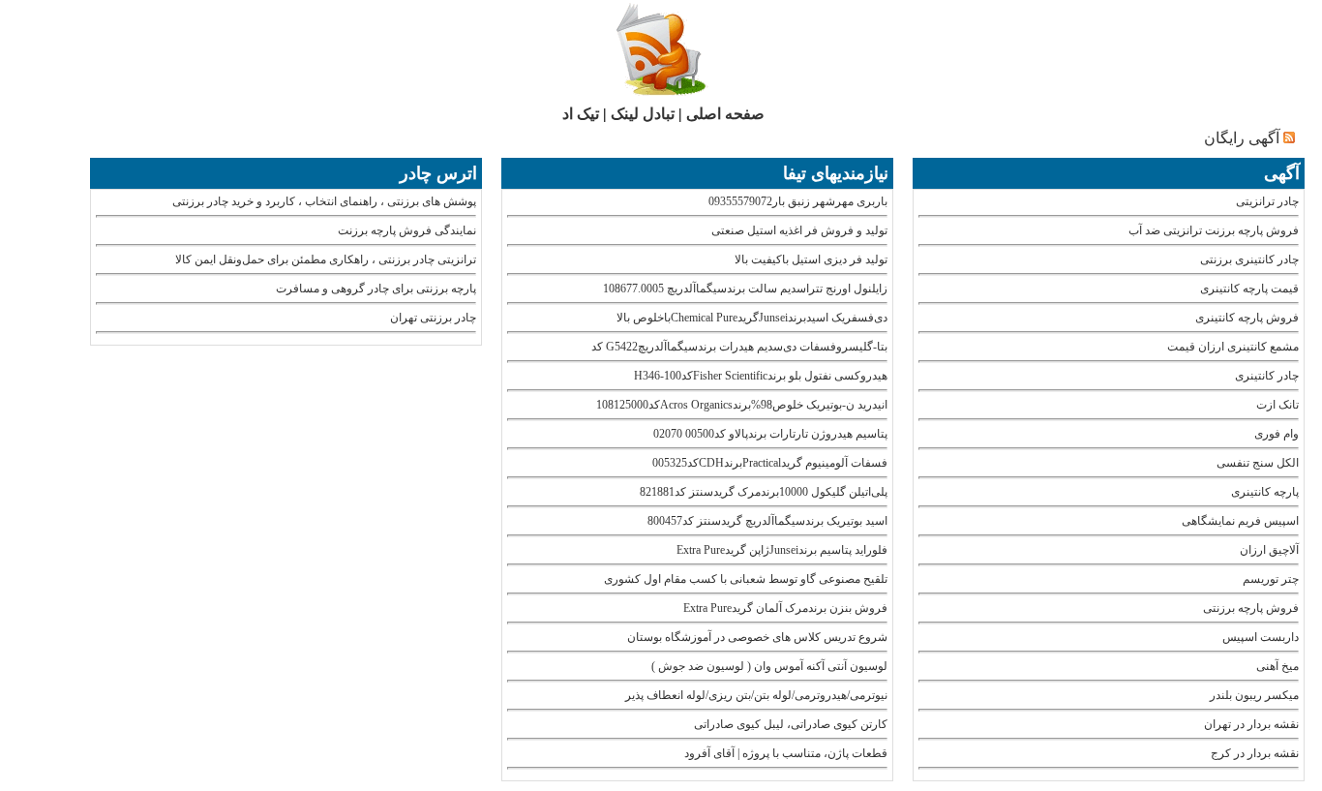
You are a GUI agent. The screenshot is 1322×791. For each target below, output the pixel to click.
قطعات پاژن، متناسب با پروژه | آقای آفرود (785, 753)
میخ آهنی (1277, 666)
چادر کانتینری (1267, 375)
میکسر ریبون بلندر (1254, 695)
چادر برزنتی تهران (433, 317)
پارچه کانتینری (1265, 492)
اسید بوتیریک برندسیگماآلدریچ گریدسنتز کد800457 (767, 521)
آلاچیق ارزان (1269, 550)
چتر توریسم (1271, 579)
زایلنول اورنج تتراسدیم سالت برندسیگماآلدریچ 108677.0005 (745, 288)
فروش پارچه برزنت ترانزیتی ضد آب (1213, 230)
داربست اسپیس (1260, 637)
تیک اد (580, 114)
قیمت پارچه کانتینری (1249, 288)
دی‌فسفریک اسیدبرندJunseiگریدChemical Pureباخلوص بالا (751, 317)
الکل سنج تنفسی (1258, 463)
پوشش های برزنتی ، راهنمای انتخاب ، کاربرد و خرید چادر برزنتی (324, 201)
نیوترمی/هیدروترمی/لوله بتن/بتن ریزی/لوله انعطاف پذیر (756, 695)
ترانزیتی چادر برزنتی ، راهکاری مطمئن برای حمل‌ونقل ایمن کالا (325, 259)
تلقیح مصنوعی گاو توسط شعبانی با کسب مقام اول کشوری (745, 579)
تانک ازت (1277, 404)
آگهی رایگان (1241, 138)
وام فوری (1276, 434)
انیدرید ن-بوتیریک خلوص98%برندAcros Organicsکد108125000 (741, 404)
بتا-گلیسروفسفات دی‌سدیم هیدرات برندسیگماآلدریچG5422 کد (739, 346)
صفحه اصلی (725, 114)
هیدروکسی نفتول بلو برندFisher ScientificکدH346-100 (760, 375)
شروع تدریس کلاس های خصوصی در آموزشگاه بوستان (757, 637)
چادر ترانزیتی (1267, 201)
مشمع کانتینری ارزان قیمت (1233, 346)
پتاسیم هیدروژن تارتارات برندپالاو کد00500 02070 (770, 434)
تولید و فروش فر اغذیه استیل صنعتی (799, 230)
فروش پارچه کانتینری (1247, 317)
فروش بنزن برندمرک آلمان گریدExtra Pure (785, 608)
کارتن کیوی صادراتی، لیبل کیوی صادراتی (790, 724)
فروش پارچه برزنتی (1251, 608)
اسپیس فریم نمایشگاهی (1240, 521)
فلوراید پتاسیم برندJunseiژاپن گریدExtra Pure (781, 550)
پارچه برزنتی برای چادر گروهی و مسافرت (376, 288)
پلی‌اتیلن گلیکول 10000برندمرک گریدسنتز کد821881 (763, 492)
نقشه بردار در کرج (1255, 753)
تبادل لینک (643, 114)
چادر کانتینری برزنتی (1249, 259)
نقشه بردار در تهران (1251, 724)
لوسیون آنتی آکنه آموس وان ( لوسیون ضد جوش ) (769, 666)
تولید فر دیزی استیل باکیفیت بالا (811, 259)
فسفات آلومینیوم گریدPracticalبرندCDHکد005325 (769, 463)
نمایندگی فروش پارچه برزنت (407, 230)
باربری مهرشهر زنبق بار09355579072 (797, 201)
